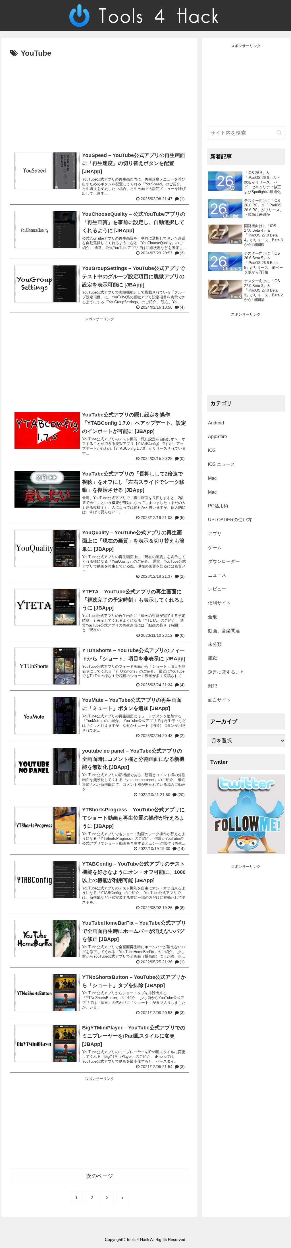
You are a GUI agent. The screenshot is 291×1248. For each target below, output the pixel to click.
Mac (212, 478)
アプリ (215, 533)
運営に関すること (226, 672)
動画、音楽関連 (224, 630)
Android (216, 422)
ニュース (217, 575)
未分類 (215, 644)
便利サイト (219, 602)
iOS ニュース (221, 464)
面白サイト (219, 700)
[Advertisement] (99, 102)
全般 (212, 616)
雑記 (212, 686)
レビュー (217, 589)
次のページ (99, 1176)
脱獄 (212, 658)
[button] (279, 132)
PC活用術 (218, 505)
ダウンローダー (224, 561)
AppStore (217, 436)
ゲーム (215, 547)
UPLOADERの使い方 (230, 519)
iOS (212, 450)
